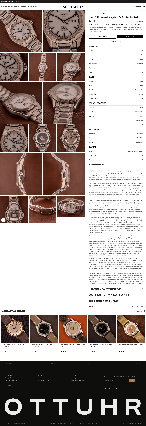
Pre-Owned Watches (11, 383)
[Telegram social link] (142, 306)
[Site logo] (73, 6)
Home (91, 14)
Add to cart (130, 36)
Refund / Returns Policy (77, 380)
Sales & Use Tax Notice (93, 423)
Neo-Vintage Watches (11, 380)
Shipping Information (81, 423)
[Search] (36, 7)
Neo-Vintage (103, 14)
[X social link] (135, 306)
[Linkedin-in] (116, 388)
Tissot (4, 348)
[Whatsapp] (113, 388)
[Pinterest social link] (137, 306)
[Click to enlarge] (3, 220)
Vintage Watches (10, 378)
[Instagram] (109, 388)
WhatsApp (74, 378)
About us (40, 375)
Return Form (74, 383)
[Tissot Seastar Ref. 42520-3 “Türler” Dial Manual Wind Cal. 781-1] (15, 329)
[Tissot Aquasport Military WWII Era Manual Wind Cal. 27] (131, 329)
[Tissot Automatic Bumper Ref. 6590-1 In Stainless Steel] (73, 329)
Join (131, 380)
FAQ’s (40, 383)
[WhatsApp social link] (140, 306)
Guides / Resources (43, 380)
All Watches (8, 375)
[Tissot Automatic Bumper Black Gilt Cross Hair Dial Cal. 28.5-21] (102, 329)
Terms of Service (62, 423)
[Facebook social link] (133, 306)
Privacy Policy (53, 423)
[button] (16, 2)
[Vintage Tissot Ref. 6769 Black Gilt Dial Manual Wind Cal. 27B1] (44, 329)
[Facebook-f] (105, 388)
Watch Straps (9, 385)
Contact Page (75, 375)
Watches (96, 14)
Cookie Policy (70, 423)
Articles (40, 378)
